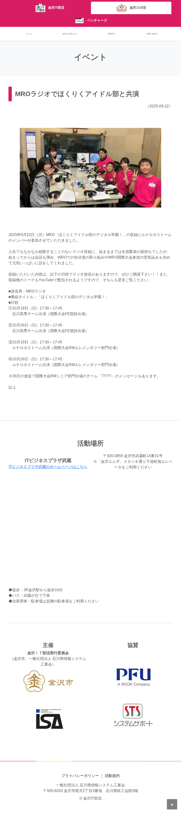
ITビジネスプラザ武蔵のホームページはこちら (48, 467)
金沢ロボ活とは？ (70, 34)
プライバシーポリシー (80, 776)
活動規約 (112, 776)
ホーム (29, 34)
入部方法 (111, 34)
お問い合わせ (152, 34)
